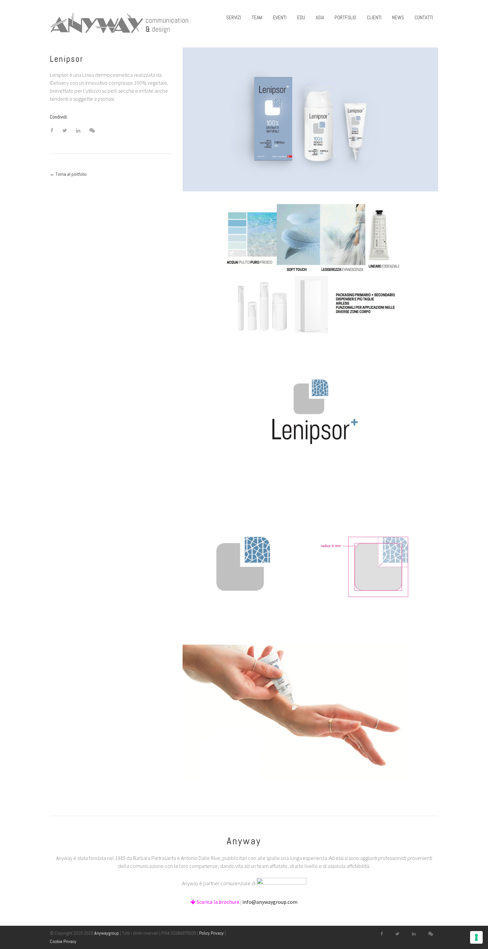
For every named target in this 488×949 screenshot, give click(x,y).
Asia (320, 17)
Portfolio (345, 17)
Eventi (279, 17)
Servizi (233, 17)
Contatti (424, 17)
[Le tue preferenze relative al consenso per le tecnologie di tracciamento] (476, 937)
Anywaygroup (106, 933)
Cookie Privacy (63, 941)
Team (257, 17)
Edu (301, 17)
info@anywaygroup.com (269, 901)
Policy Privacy (211, 933)
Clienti (374, 17)
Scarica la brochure (217, 901)
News (398, 17)
